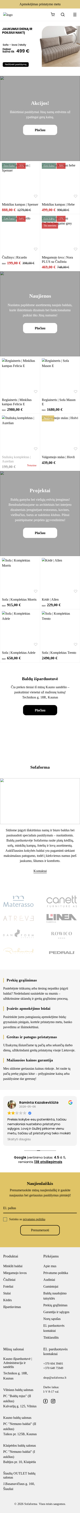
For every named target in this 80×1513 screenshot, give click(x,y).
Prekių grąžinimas (55, 1305)
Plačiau (40, 130)
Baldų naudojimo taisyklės (55, 1295)
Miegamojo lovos (15, 1273)
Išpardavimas (12, 1307)
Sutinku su (27, 1219)
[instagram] (53, 1401)
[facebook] (45, 1401)
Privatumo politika (55, 1273)
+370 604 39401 (53, 1363)
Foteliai (8, 1286)
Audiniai (49, 1279)
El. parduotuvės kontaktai (53, 1328)
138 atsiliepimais (48, 1162)
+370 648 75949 (53, 1368)
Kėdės (7, 1300)
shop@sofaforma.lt (54, 1377)
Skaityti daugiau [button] (19, 1139)
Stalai (7, 1293)
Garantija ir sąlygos (56, 1312)
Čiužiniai (9, 1279)
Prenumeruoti (40, 1230)
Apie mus (49, 1266)
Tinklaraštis (51, 1337)
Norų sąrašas (52, 1319)
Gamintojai (50, 1286)
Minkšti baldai (12, 1266)
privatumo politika (34, 1219)
